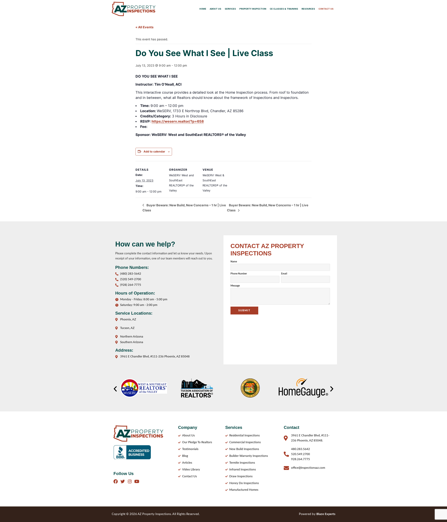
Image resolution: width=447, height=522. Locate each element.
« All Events (144, 27)
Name (233, 261)
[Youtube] (136, 481)
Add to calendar (154, 151)
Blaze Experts (325, 514)
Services (230, 9)
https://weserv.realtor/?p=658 (178, 121)
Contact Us (326, 9)
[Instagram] (129, 481)
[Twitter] (122, 481)
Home (202, 9)
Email (284, 274)
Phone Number (238, 274)
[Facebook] (115, 481)
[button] (115, 388)
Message (235, 286)
